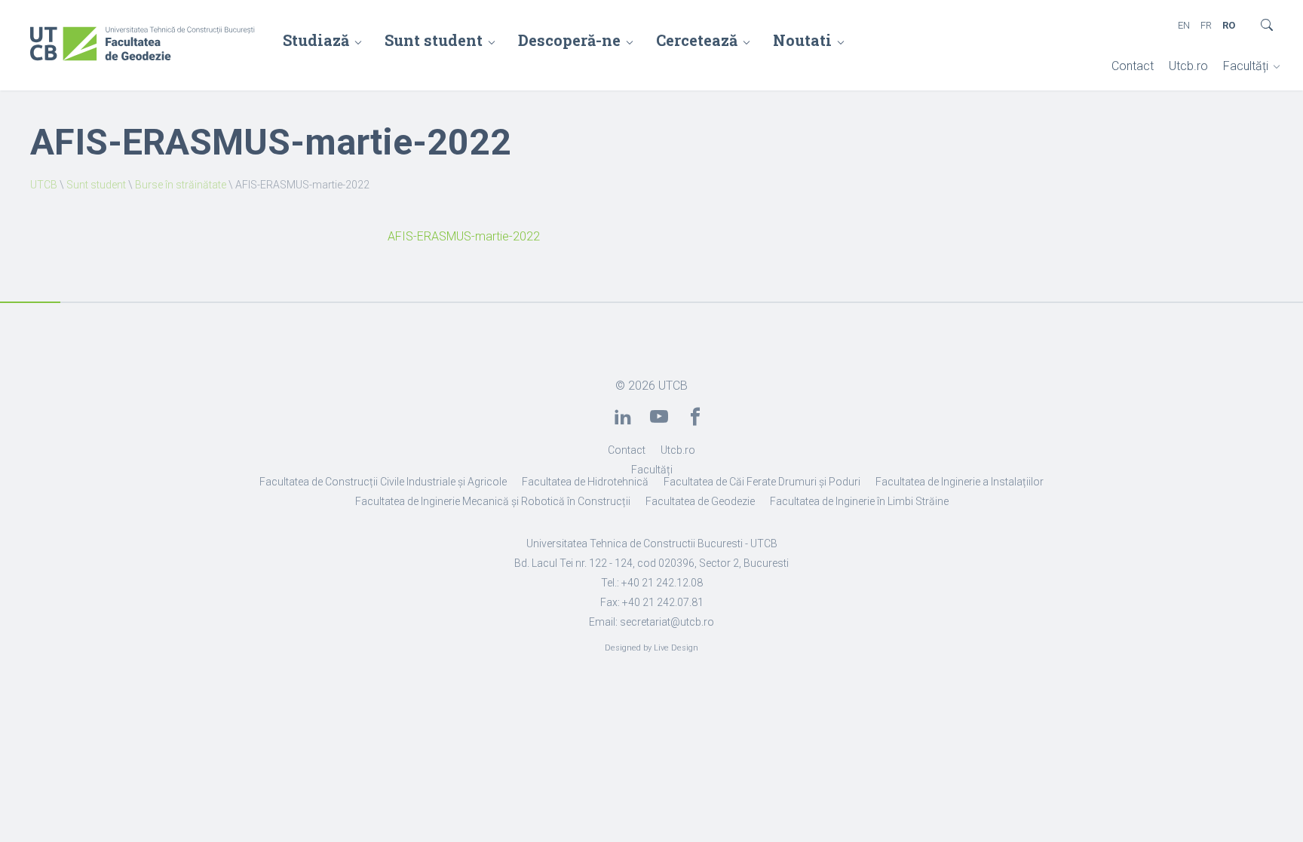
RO (1228, 25)
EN (1184, 25)
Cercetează (696, 40)
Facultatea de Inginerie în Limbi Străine (859, 501)
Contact (1132, 66)
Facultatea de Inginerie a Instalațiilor (959, 482)
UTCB (43, 185)
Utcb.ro (1188, 66)
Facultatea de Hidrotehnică (585, 482)
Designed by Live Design (651, 648)
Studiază (316, 40)
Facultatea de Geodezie (700, 501)
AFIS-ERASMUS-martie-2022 (464, 236)
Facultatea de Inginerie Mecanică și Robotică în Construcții (492, 501)
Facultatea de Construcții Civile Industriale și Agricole (383, 482)
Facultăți (1245, 66)
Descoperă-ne (569, 40)
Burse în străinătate (180, 185)
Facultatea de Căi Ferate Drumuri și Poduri (762, 482)
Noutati (802, 40)
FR (1206, 25)
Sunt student (434, 40)
